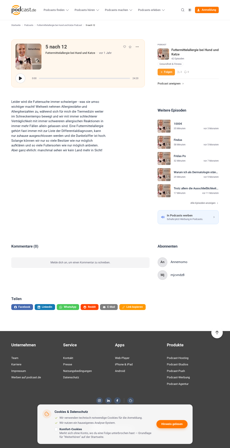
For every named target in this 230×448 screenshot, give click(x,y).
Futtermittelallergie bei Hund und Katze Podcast (59, 25)
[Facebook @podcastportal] (117, 400)
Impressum (18, 371)
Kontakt (68, 358)
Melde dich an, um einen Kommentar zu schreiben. (80, 262)
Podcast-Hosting (178, 358)
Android (120, 371)
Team (14, 358)
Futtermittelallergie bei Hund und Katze (70, 53)
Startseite (16, 25)
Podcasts (28, 25)
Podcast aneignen (169, 83)
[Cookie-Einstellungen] (130, 400)
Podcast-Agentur (178, 384)
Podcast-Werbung (178, 377)
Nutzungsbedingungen (77, 371)
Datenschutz (71, 377)
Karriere (16, 364)
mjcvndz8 (178, 275)
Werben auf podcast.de (26, 377)
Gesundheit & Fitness (170, 64)
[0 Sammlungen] (130, 46)
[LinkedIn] (108, 400)
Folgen (168, 72)
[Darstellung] (190, 10)
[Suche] (183, 10)
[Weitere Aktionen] (137, 47)
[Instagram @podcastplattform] (99, 400)
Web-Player (122, 358)
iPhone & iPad (124, 364)
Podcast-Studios (177, 364)
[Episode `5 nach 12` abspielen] (20, 78)
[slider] (84, 78)
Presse (67, 364)
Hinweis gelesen (172, 424)
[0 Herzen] (124, 46)
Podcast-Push (176, 371)
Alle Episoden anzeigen (203, 203)
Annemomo (179, 262)
